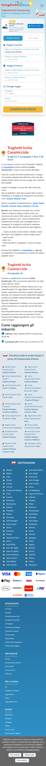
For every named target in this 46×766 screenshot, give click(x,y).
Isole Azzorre (11, 558)
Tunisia (31, 558)
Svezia (31, 551)
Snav (24, 199)
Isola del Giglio (12, 548)
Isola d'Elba (10, 545)
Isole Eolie (33, 477)
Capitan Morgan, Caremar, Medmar (10, 410)
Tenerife (32, 555)
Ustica (31, 561)
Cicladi (9, 480)
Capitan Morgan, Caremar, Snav (31, 410)
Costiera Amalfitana (14, 490)
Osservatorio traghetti (12, 733)
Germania (10, 517)
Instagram (8, 722)
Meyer (7, 698)
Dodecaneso (11, 504)
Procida (35, 206)
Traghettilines (9, 167)
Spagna (31, 545)
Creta (8, 494)
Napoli (35, 203)
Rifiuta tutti (29, 755)
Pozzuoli (12, 206)
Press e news (9, 730)
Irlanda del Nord (12, 538)
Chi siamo (8, 609)
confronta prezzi (23, 109)
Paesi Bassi (33, 521)
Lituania (32, 500)
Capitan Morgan (9, 372)
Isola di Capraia (12, 551)
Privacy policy (10, 635)
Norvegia (32, 517)
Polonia (32, 528)
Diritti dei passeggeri (12, 646)
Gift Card (8, 674)
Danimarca (10, 500)
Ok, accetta (14, 755)
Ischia (8, 541)
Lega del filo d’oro (11, 702)
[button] (23, 26)
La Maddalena (34, 490)
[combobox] (23, 52)
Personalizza (22, 760)
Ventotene (27, 206)
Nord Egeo (33, 514)
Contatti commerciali (12, 616)
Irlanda (9, 534)
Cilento (9, 484)
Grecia (8, 528)
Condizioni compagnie (12, 627)
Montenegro (34, 511)
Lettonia (32, 497)
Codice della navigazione (13, 642)
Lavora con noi (10, 670)
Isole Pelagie (34, 480)
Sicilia (31, 541)
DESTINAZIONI (26, 463)
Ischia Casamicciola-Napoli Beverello (32, 388)
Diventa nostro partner (13, 663)
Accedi (7, 659)
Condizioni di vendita (12, 620)
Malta (31, 504)
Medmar (17, 199)
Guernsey (10, 531)
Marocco (32, 507)
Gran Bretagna (12, 521)
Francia (9, 514)
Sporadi (32, 548)
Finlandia (9, 511)
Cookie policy (9, 638)
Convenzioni (9, 666)
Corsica (9, 487)
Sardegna (32, 538)
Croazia (9, 497)
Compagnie (9, 624)
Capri (8, 477)
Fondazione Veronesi (12, 691)
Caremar (9, 199)
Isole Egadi (33, 473)
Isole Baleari (11, 561)
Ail (6, 687)
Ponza (19, 206)
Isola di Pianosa (12, 555)
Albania (9, 470)
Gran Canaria (11, 524)
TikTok (7, 726)
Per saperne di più (32, 750)
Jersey (31, 487)
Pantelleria (33, 524)
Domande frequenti (12, 631)
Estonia (9, 507)
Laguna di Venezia (36, 494)
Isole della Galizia (36, 470)
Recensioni (9, 715)
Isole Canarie (11, 565)
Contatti (8, 613)
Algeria (9, 473)
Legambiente (9, 694)
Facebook (8, 718)
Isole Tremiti (34, 484)
